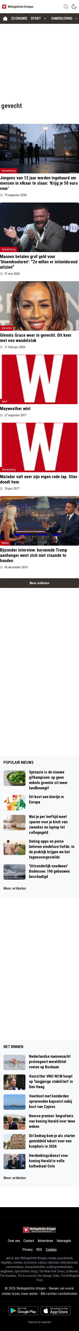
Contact (28, 1241)
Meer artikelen (39, 583)
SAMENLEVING (61, 18)
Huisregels (64, 1241)
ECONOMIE (19, 18)
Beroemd (7, 328)
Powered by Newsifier (39, 1322)
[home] (5, 18)
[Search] (65, 6)
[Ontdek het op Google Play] (23, 1310)
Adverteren (45, 1241)
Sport (4, 401)
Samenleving (9, 170)
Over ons (14, 1241)
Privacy (27, 1249)
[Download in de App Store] (55, 1310)
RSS (39, 1249)
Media (5, 543)
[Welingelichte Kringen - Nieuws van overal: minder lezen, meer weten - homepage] (18, 6)
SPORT (36, 18)
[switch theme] (74, 7)
